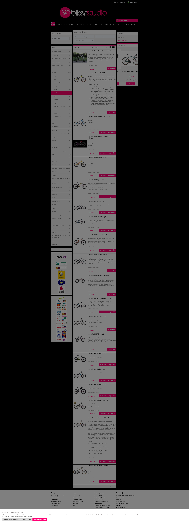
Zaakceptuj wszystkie (40, 519)
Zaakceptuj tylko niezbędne (11, 519)
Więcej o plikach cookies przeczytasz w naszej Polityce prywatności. (17, 516)
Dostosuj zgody (26, 519)
